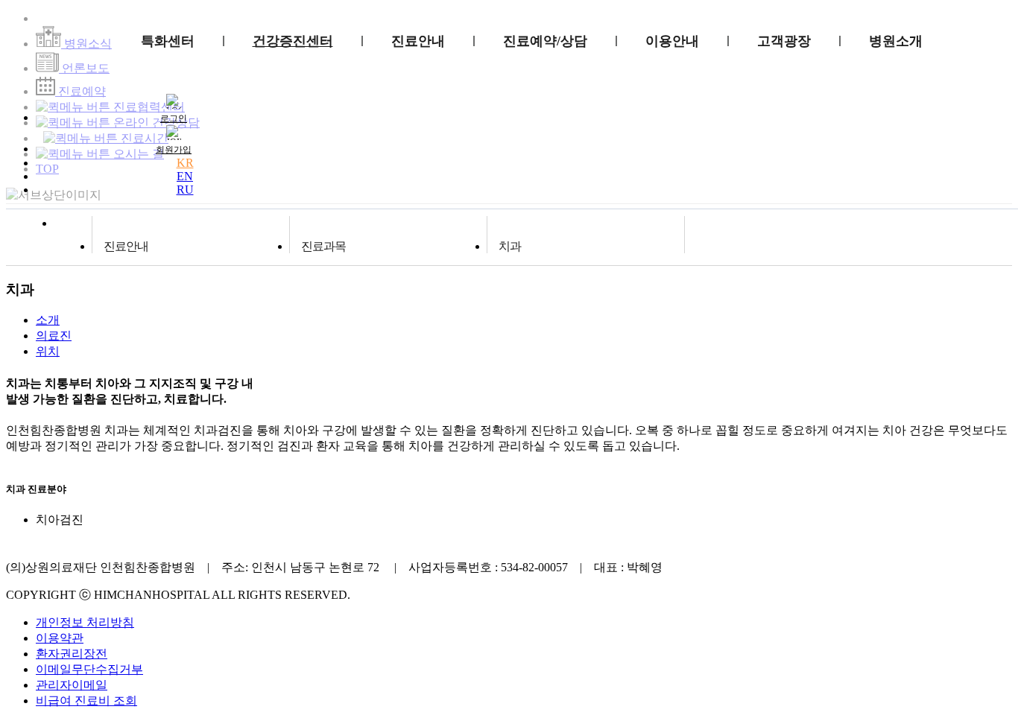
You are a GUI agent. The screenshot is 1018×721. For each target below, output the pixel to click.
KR (185, 162)
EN (185, 176)
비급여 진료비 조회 (86, 700)
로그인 (173, 118)
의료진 (54, 335)
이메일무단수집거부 (89, 669)
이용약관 (59, 638)
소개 (48, 320)
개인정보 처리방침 (85, 622)
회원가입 (174, 149)
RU (185, 189)
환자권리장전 (71, 653)
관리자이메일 (71, 685)
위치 (48, 351)
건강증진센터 (293, 41)
